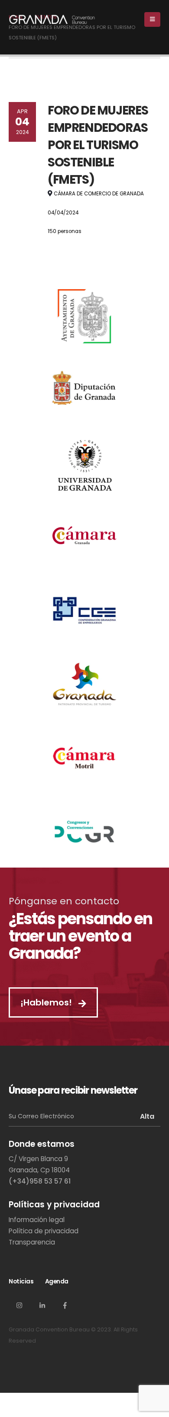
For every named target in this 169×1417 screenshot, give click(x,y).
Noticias (21, 1281)
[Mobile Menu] (152, 19)
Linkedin (42, 1305)
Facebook (65, 1305)
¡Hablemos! (47, 1002)
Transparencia (32, 1242)
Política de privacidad (43, 1230)
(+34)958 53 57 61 (40, 1181)
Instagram (19, 1305)
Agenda (56, 1281)
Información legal (37, 1219)
